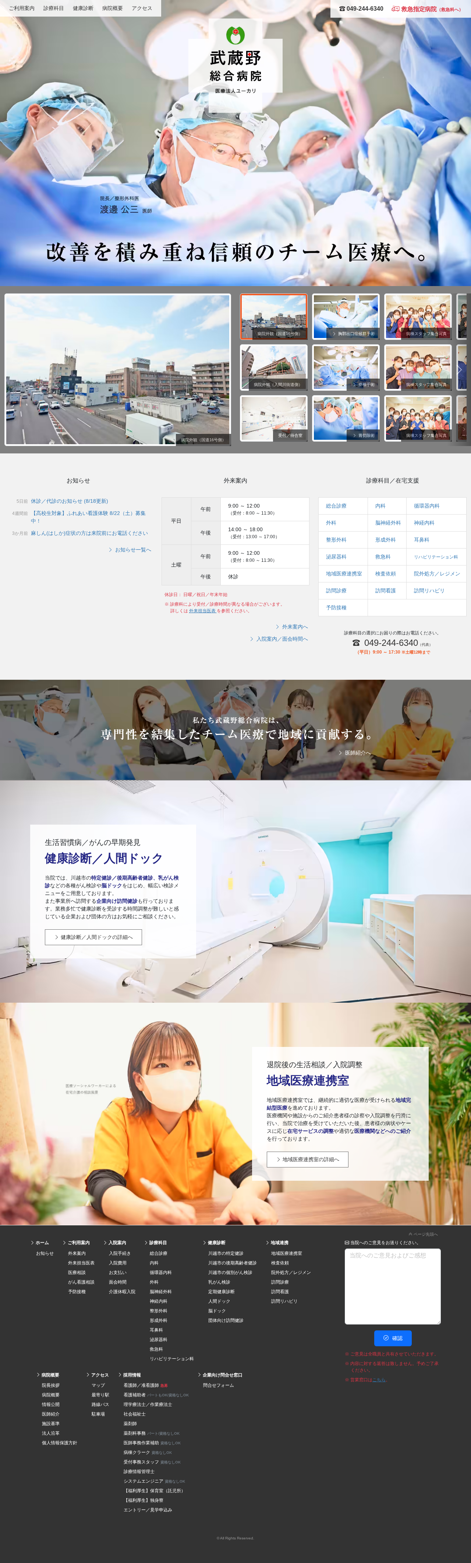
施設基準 (51, 1423)
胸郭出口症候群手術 (356, 333)
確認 (397, 1338)
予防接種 (336, 607)
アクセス (142, 8)
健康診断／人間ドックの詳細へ (96, 937)
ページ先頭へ (425, 1234)
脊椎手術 (366, 384)
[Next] (459, 369)
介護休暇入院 (122, 1291)
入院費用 (118, 1263)
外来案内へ (294, 627)
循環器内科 (427, 506)
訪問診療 (336, 590)
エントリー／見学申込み (148, 1509)
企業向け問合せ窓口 (222, 1375)
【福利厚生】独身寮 (143, 1500)
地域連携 (279, 1242)
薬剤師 (130, 1423)
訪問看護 (385, 590)
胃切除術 (366, 435)
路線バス (100, 1404)
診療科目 (53, 8)
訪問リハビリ (429, 590)
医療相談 (77, 1272)
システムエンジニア (154, 1481)
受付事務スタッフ (152, 1462)
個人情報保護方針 (59, 1442)
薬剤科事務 (152, 1433)
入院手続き (120, 1253)
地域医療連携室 (344, 574)
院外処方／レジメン (437, 574)
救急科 (383, 557)
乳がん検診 (219, 1282)
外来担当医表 (203, 610)
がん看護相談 (81, 1282)
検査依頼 (385, 574)
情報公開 (51, 1404)
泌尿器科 (336, 557)
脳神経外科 (388, 523)
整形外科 (336, 540)
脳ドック (217, 1310)
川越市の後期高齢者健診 (232, 1263)
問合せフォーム (218, 1385)
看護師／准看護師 (146, 1385)
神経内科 (424, 523)
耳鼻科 (421, 540)
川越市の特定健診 (226, 1253)
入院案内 (116, 1242)
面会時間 (118, 1282)
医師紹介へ (357, 753)
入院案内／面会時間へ (281, 639)
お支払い (118, 1272)
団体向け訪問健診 (226, 1320)
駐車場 (98, 1414)
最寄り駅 (100, 1394)
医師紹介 (51, 1414)
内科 (380, 506)
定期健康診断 (221, 1291)
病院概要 (112, 8)
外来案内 (77, 1253)
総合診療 (336, 506)
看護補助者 (156, 1394)
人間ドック (219, 1301)
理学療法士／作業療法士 (148, 1404)
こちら (379, 1379)
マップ (98, 1385)
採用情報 (131, 1375)
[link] (235, 1232)
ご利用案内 (22, 8)
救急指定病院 (431, 9)
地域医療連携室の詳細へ (310, 1160)
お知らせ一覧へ (132, 550)
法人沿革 (51, 1433)
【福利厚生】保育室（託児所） (154, 1490)
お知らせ (45, 1253)
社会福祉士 (135, 1414)
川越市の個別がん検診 (230, 1272)
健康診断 (83, 8)
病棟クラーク (148, 1452)
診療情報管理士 (139, 1471)
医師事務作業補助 (152, 1442)
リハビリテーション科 (436, 557)
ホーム (42, 1242)
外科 (331, 523)
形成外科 (385, 540)
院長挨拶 (51, 1385)
